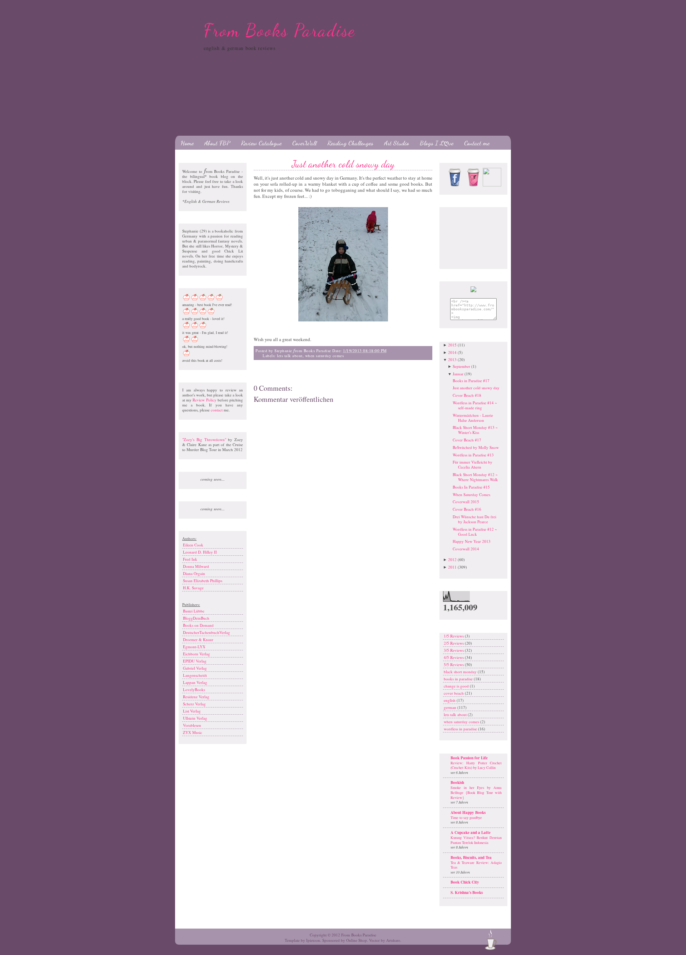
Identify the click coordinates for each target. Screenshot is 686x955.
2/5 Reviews (454, 643)
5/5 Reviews (454, 664)
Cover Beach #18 (467, 395)
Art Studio (396, 143)
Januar (458, 373)
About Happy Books (468, 812)
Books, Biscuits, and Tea (471, 857)
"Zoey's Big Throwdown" (204, 439)
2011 (452, 567)
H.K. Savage (193, 587)
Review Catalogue (261, 143)
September (461, 366)
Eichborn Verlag (196, 653)
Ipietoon (313, 940)
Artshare (393, 940)
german (450, 707)
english (450, 700)
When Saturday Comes (471, 494)
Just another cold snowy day (343, 164)
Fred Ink (190, 559)
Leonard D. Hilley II (200, 552)
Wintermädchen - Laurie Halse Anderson (473, 417)
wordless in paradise (461, 728)
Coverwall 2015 (466, 501)
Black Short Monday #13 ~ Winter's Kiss (475, 430)
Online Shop (356, 940)
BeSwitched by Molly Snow (476, 447)
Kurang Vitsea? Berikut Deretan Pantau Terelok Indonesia (476, 840)
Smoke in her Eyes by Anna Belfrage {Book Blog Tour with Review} (476, 792)
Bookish (457, 782)
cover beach (454, 693)
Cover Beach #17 (467, 439)
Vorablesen (192, 725)
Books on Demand (198, 625)
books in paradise (459, 678)
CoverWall (304, 143)
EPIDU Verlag (195, 661)
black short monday (461, 671)
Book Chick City (465, 882)
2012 (452, 559)
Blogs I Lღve (436, 143)
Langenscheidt (195, 675)
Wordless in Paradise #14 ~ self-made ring (475, 405)
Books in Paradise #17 (471, 380)
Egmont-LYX (194, 646)
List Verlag (192, 711)
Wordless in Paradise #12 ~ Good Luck (475, 531)
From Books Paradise (280, 30)
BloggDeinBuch (196, 618)
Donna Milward (196, 566)
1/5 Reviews (454, 636)
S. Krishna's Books (467, 892)
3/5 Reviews (454, 650)
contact (217, 409)
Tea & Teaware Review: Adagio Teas (476, 865)
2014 (452, 352)
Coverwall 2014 (466, 548)
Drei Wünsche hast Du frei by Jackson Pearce (474, 519)
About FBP (217, 143)
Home (187, 143)
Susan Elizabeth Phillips (202, 580)
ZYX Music (192, 732)
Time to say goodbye (466, 817)
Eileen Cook (193, 545)
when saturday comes (324, 355)
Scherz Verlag (194, 703)
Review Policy (204, 399)
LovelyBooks (194, 689)
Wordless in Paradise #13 (473, 455)
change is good (457, 686)
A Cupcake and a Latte (471, 832)
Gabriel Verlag (195, 668)
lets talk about (290, 355)
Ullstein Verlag (195, 718)
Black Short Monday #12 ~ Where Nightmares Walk (475, 477)
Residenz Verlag (196, 696)
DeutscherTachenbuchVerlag (206, 632)
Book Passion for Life (469, 758)
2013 (452, 359)
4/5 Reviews (454, 657)
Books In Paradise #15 (471, 487)
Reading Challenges (350, 143)
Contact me (476, 143)
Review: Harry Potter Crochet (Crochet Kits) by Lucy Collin (476, 765)
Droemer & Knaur (198, 639)
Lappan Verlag (195, 682)
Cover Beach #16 (467, 509)
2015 (452, 345)
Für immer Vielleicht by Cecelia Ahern (472, 464)
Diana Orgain (194, 573)
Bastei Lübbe (193, 611)
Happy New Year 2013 (472, 541)
